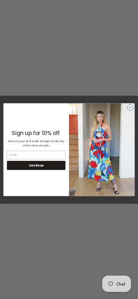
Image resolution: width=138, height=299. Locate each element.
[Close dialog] (130, 108)
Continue (36, 165)
